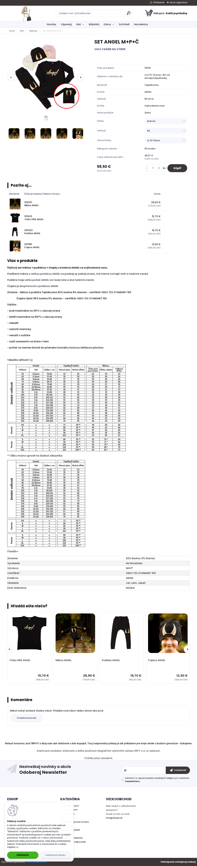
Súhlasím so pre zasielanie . (157, 780)
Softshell (124, 24)
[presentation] (11, 77)
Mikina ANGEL (64, 660)
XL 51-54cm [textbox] (153, 140)
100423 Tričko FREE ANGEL (33, 218)
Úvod (11, 30)
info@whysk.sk (114, 817)
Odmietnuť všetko (55, 855)
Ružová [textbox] (151, 121)
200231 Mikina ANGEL (31, 204)
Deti (78, 24)
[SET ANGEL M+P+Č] (45, 77)
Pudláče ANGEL (111, 660)
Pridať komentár (26, 718)
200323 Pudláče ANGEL (32, 232)
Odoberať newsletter (70, 770)
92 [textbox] (148, 130)
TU (31, 360)
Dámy (107, 24)
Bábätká (94, 24)
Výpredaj (66, 24)
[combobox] (166, 121)
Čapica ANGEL (156, 660)
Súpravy (33, 30)
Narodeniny (141, 24)
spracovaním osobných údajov (156, 778)
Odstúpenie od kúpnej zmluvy (178, 861)
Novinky (51, 24)
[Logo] (26, 13)
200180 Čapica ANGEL (32, 246)
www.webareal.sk (36, 861)
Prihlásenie (159, 2)
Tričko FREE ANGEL (19, 660)
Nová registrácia (178, 2)
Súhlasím (22, 855)
